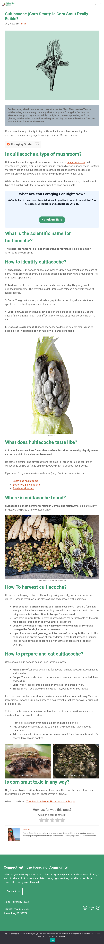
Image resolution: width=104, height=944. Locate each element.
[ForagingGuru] (8, 4)
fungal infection (76, 162)
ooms (30, 488)
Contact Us (13, 891)
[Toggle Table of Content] (36, 144)
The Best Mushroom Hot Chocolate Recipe (50, 801)
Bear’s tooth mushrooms (26, 484)
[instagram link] (85, 908)
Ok (52, 940)
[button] (95, 4)
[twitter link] (92, 908)
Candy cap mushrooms (25, 480)
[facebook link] (98, 908)
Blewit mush (20, 488)
